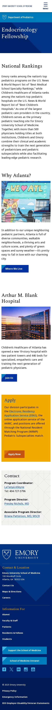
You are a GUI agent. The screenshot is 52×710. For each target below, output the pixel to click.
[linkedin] (19, 670)
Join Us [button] (9, 377)
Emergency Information (14, 696)
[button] (15, 269)
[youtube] (33, 670)
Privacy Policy (9, 690)
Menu (45, 8)
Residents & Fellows (12, 632)
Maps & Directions (11, 591)
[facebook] (4, 670)
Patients (6, 626)
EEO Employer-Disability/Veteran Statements (25, 703)
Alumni (6, 614)
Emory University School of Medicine (17, 6)
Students (7, 639)
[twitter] (12, 670)
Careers (6, 597)
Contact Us (8, 585)
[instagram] (26, 670)
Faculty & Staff (10, 620)
